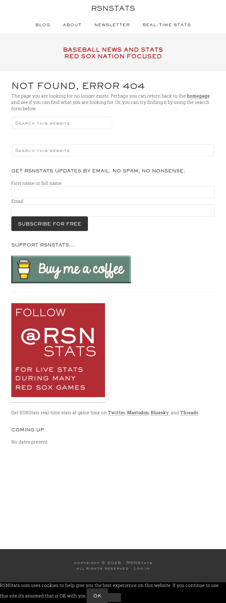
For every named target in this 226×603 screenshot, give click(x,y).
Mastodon (138, 412)
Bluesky (160, 412)
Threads (189, 412)
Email (17, 201)
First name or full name (36, 183)
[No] (114, 597)
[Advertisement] (112, 490)
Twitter (116, 412)
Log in (142, 568)
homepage (198, 96)
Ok (97, 596)
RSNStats (113, 8)
